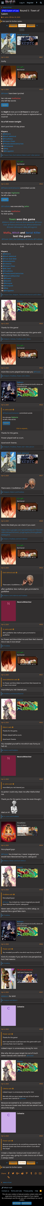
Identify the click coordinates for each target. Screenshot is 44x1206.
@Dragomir (9, 151)
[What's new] (37, 2)
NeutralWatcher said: (10, 679)
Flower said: (7, 949)
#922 (41, 89)
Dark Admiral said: (9, 572)
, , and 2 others (17, 339)
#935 (41, 890)
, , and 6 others (22, 295)
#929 (41, 568)
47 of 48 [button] (22, 26)
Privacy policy (28, 1191)
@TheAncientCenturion (13, 143)
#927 (41, 476)
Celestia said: (7, 1088)
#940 (41, 1136)
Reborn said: (7, 727)
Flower (20, 301)
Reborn (20, 382)
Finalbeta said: (8, 894)
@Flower (4, 93)
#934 (41, 845)
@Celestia (29, 239)
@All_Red (13, 239)
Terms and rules (16, 1191)
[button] (2, 2)
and (14, 694)
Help (36, 1191)
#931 (41, 675)
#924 (41, 324)
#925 (41, 368)
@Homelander (28, 222)
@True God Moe (9, 258)
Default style (7, 1188)
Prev (13, 26)
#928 (41, 521)
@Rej (6, 148)
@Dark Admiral (9, 136)
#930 (41, 624)
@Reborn (7, 134)
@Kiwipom (8, 146)
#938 (41, 1029)
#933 (41, 779)
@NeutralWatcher (34, 224)
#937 (41, 992)
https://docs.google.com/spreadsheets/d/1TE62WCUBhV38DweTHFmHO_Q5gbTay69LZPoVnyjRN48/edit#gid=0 (22, 532)
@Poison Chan (9, 141)
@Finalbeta (8, 139)
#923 (41, 184)
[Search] (41, 2)
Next (31, 26)
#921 (41, 57)
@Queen (10, 227)
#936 (41, 944)
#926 (41, 405)
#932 (41, 722)
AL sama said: (7, 409)
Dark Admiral (23, 34)
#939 (41, 1084)
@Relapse (21, 239)
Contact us (5, 1191)
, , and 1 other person (22, 155)
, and (14, 492)
